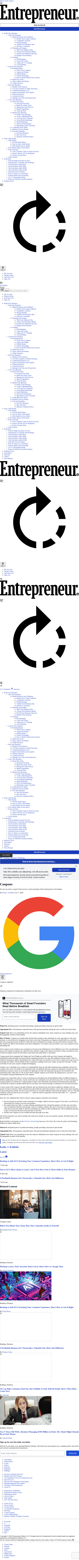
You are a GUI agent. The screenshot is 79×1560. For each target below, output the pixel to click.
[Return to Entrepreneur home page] (39, 22)
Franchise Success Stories (16, 172)
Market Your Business (19, 113)
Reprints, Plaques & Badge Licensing (16, 1516)
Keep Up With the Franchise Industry (20, 179)
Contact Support (9, 1512)
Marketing (21, 858)
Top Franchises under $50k (17, 166)
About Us (7, 1487)
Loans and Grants (22, 61)
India (5, 1550)
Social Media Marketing (24, 120)
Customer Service (18, 96)
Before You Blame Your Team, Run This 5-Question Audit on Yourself (29, 1226)
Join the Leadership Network (13, 1474)
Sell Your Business (22, 133)
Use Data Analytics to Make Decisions (24, 89)
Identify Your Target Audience (26, 39)
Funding (15, 57)
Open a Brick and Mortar (20, 81)
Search (2, 287)
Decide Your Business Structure (26, 53)
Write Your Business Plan (24, 50)
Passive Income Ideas (19, 155)
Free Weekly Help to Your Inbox (18, 148)
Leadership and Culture (20, 127)
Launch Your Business (15, 66)
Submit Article (8, 275)
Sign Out (7, 279)
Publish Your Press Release (13, 1476)
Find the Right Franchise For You (19, 161)
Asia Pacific (8, 1552)
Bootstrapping (21, 59)
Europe (6, 1557)
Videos (6, 457)
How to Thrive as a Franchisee (18, 173)
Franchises (7, 159)
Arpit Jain (5, 1395)
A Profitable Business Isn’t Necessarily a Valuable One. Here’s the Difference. (32, 1178)
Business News (9, 181)
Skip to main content (6, 1)
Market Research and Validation (22, 37)
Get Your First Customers (24, 118)
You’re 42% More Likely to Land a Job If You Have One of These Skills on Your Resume (37, 1170)
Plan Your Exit (21, 135)
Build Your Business (10, 33)
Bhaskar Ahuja (7, 1352)
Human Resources (18, 94)
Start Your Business (14, 35)
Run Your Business (14, 85)
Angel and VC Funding (24, 63)
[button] (39, 579)
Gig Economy (12, 157)
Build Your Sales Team (23, 105)
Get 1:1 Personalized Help (16, 177)
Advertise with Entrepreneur (13, 1485)
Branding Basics (17, 68)
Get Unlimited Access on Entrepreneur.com (18, 1478)
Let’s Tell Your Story (11, 1500)
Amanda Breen (7, 1438)
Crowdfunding (21, 65)
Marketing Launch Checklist (25, 125)
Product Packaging (22, 76)
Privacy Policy (9, 1505)
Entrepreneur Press (10, 1494)
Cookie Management (11, 1514)
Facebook (7, 1521)
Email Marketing (21, 122)
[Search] (1, 186)
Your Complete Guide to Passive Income (25, 151)
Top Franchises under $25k (17, 164)
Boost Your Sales (17, 101)
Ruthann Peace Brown (9, 1230)
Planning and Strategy (19, 48)
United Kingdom (9, 1555)
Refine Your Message (23, 114)
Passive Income (13, 149)
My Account (8, 273)
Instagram (7, 1529)
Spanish (6, 1546)
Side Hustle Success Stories (21, 146)
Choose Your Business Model (26, 52)
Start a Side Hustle (10, 138)
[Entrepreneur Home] (1, 858)
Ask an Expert (8, 1496)
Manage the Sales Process (24, 107)
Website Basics (21, 74)
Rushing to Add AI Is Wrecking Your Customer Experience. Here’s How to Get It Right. (37, 1161)
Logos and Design (22, 72)
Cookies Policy (9, 1507)
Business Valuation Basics (24, 137)
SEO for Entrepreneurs (23, 124)
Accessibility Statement (11, 1509)
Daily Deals (8, 1498)
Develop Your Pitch (22, 103)
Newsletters (8, 453)
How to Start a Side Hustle (21, 144)
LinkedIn (7, 1525)
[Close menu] (1, 686)
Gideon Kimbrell (7, 1270)
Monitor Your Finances (19, 87)
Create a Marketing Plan (24, 116)
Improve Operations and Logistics (23, 92)
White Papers (8, 1461)
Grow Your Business (15, 100)
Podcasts (7, 455)
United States (8, 1544)
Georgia (6, 1548)
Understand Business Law (20, 90)
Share (2, 976)
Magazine (7, 1469)
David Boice (6, 1311)
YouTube (7, 1527)
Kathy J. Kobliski (8, 893)
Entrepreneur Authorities (12, 1490)
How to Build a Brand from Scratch (28, 77)
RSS (5, 1533)
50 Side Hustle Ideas (19, 142)
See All (2, 1157)
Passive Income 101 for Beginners (23, 153)
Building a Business (10, 858)
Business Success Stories (20, 129)
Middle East (8, 1554)
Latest (3, 1151)
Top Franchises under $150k (17, 170)
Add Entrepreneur (6, 974)
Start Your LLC (9, 277)
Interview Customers (23, 46)
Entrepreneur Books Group (13, 1492)
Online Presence (17, 83)
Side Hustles (12, 140)
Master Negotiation (22, 109)
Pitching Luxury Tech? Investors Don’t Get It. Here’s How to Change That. (31, 1266)
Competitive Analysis (23, 41)
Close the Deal (21, 111)
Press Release (8, 458)
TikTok (6, 1531)
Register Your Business (23, 55)
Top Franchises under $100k (17, 168)
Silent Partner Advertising (29, 1121)
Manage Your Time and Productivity (24, 98)
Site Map (7, 1511)
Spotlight (7, 1471)
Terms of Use (8, 1503)
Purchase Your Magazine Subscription (16, 1481)
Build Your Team (17, 79)
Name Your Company (23, 70)
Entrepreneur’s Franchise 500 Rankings (21, 162)
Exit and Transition (18, 131)
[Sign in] (1, 683)
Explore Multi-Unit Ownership (18, 175)
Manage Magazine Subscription (14, 1483)
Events (6, 1463)
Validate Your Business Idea (25, 44)
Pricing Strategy (21, 42)
